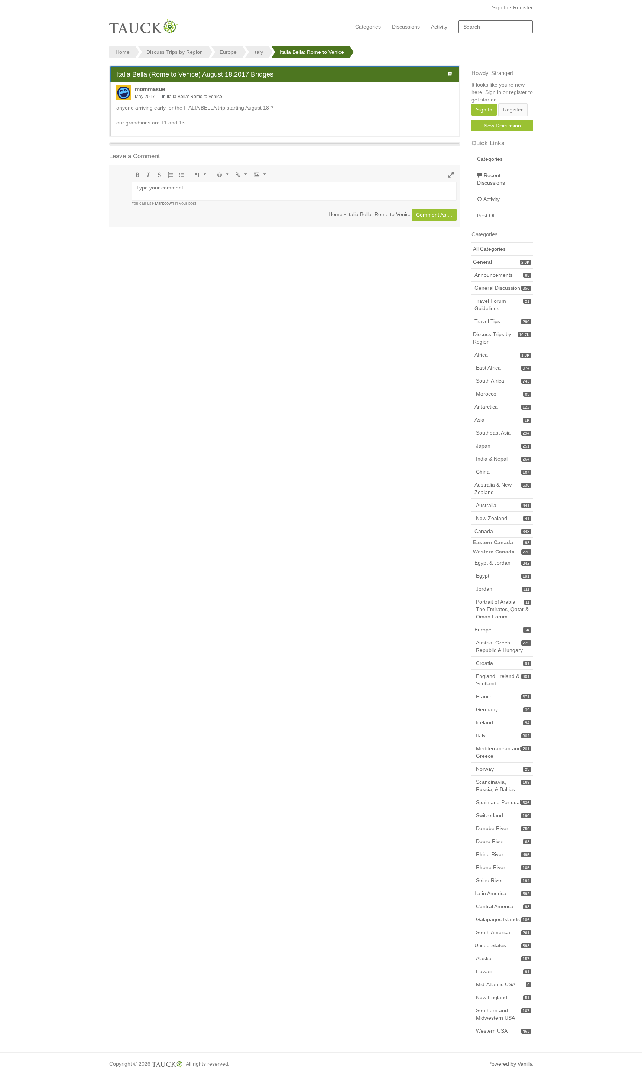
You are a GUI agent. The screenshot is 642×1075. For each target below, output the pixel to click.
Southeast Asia (502, 433)
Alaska (502, 958)
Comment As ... (434, 215)
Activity (439, 27)
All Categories (489, 249)
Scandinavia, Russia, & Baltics (502, 785)
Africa (501, 355)
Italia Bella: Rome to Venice (194, 96)
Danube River (502, 828)
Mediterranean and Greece (502, 752)
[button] (450, 74)
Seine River (502, 880)
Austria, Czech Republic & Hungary (502, 646)
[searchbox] (495, 26)
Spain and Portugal (502, 802)
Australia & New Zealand (501, 488)
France (502, 696)
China (502, 472)
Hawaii (502, 971)
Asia (501, 420)
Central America (502, 906)
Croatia (502, 663)
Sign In (500, 7)
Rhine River (502, 854)
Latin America (501, 893)
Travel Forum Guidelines (501, 304)
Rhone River (502, 867)
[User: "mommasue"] (123, 92)
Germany (502, 709)
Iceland (502, 722)
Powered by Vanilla (510, 1064)
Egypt (502, 576)
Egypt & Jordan (501, 563)
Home (335, 214)
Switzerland (502, 815)
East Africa (502, 368)
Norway (502, 769)
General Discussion (501, 288)
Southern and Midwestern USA (502, 1014)
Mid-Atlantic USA (502, 984)
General (501, 262)
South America (502, 932)
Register (523, 7)
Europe (501, 630)
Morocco (502, 394)
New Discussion (502, 126)
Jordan (502, 589)
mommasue (150, 89)
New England (502, 997)
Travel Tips (501, 321)
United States (501, 945)
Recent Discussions (491, 179)
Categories (368, 27)
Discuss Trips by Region (501, 338)
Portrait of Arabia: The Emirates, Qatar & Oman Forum (502, 609)
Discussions (406, 27)
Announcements (501, 275)
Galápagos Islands (502, 919)
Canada (501, 531)
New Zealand (502, 518)
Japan (502, 446)
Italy (502, 735)
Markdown (164, 203)
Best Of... (488, 215)
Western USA (502, 1031)
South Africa (502, 381)
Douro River (502, 841)
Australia (502, 505)
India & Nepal (502, 459)
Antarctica (501, 407)
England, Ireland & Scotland (502, 679)
